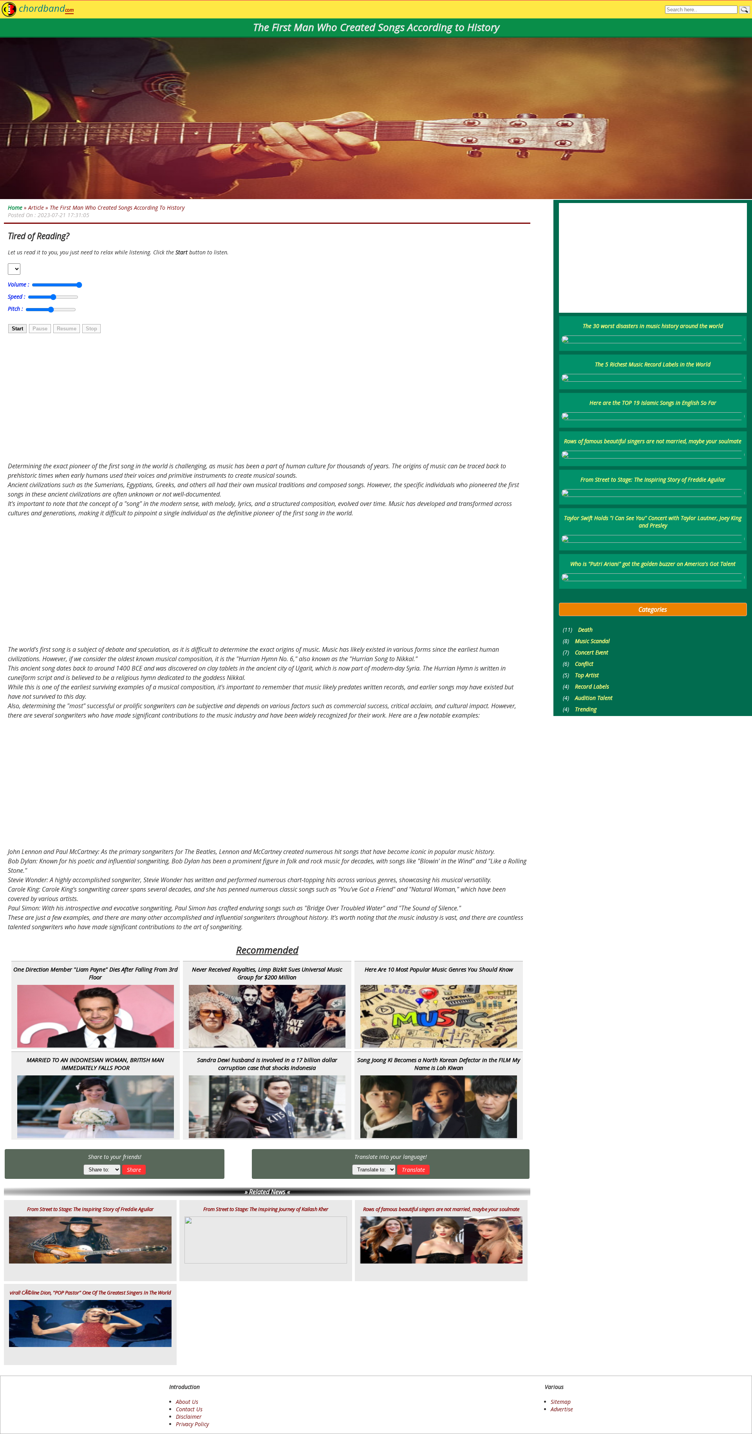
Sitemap (561, 1401)
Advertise (562, 1409)
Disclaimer (189, 1416)
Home (15, 207)
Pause (40, 329)
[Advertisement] (239, 398)
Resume (66, 329)
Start (17, 329)
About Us (187, 1401)
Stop (91, 329)
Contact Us (189, 1409)
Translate (413, 1169)
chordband (46, 8)
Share (134, 1169)
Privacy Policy (192, 1424)
